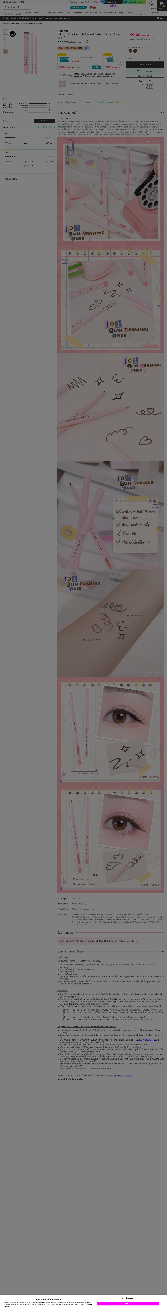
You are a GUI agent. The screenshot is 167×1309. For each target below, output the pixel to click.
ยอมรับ (128, 1303)
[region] (83, 1302)
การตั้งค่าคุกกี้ (127, 1298)
